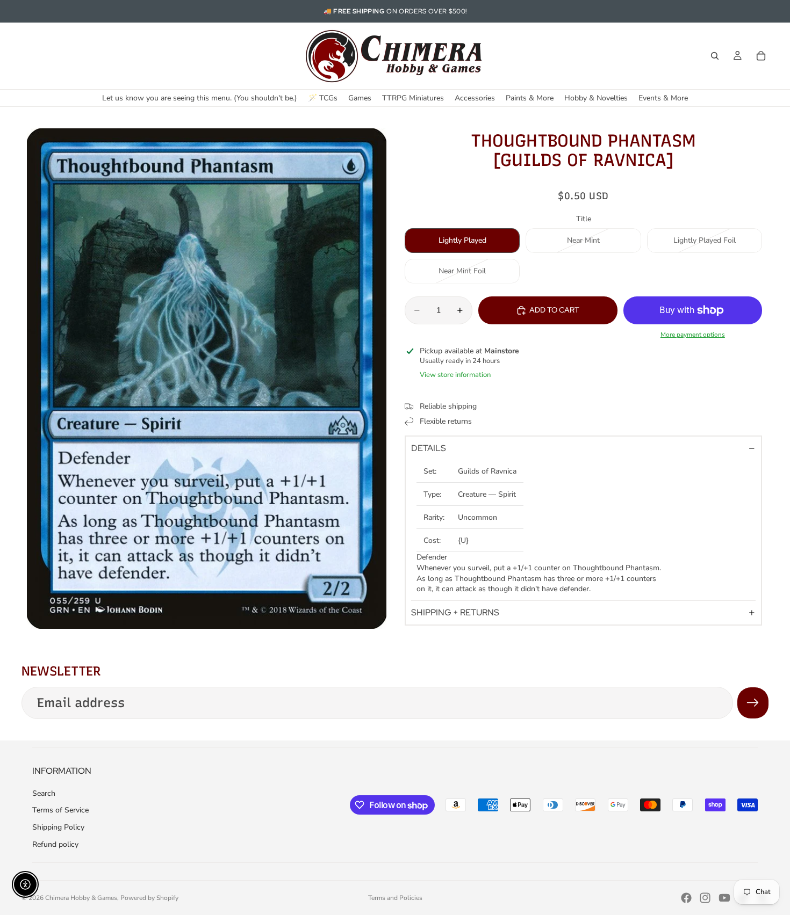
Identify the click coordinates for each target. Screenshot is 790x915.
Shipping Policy (58, 827)
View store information (455, 375)
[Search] (715, 56)
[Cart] (761, 56)
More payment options (692, 334)
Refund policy (55, 844)
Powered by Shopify (149, 898)
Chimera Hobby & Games (81, 898)
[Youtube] (724, 897)
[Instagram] (705, 897)
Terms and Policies (395, 898)
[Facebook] (686, 897)
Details (428, 448)
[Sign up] (753, 702)
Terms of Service (60, 810)
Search (43, 793)
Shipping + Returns (455, 612)
